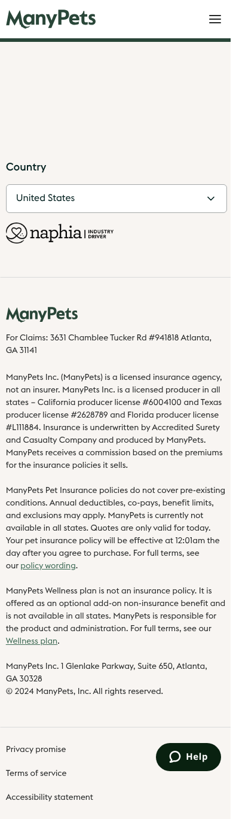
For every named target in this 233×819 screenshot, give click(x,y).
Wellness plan (31, 641)
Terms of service (36, 773)
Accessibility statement (49, 797)
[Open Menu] (215, 19)
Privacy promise (36, 749)
